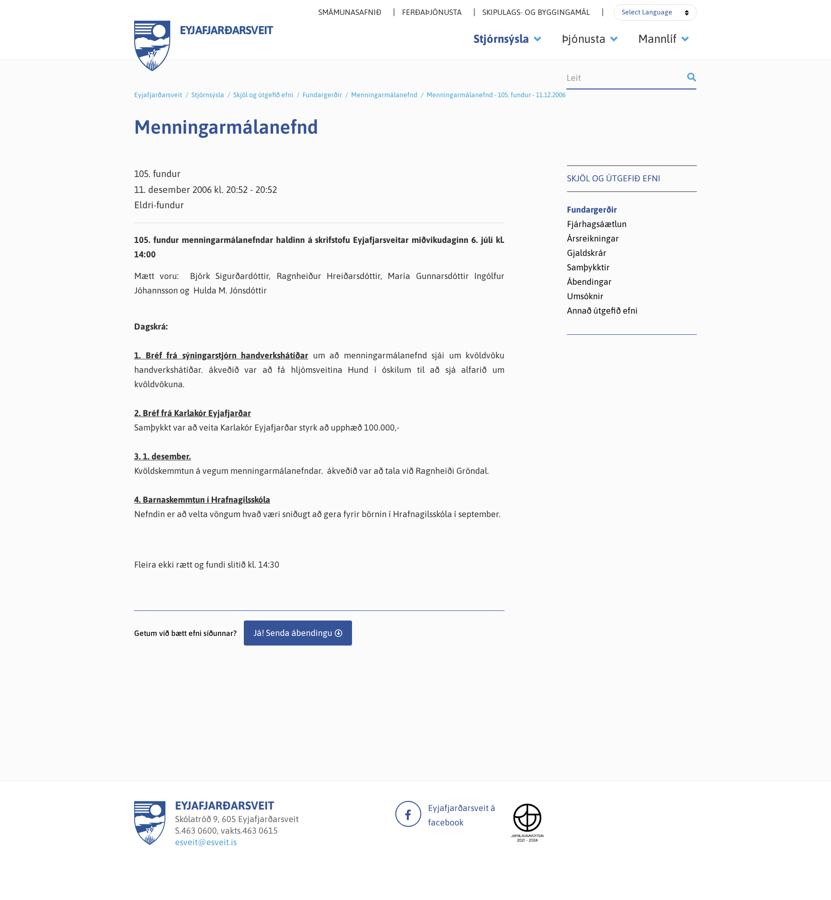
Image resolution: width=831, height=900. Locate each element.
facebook (408, 814)
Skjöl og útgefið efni (263, 95)
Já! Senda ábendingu (292, 633)
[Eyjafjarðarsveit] (149, 842)
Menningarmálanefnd (384, 95)
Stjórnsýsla (207, 95)
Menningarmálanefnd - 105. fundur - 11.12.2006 (496, 95)
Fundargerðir (322, 95)
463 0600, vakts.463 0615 (229, 830)
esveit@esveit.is (206, 842)
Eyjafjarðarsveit (158, 95)
